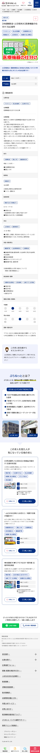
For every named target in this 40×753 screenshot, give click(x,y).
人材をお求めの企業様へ (10, 676)
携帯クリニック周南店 (9, 725)
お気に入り (35, 18)
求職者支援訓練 (7, 687)
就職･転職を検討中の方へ (11, 670)
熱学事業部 (6, 692)
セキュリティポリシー (10, 734)
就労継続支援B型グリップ (11, 714)
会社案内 (5, 654)
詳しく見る (28, 501)
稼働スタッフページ (10, 737)
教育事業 (5, 681)
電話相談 (5, 751)
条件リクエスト (15, 751)
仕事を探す (6, 660)
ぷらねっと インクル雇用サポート (13, 720)
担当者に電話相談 (30, 625)
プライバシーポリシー (10, 731)
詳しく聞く (25, 751)
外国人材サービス (8, 703)
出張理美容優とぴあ (9, 698)
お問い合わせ (6, 709)
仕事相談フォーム (8, 665)
